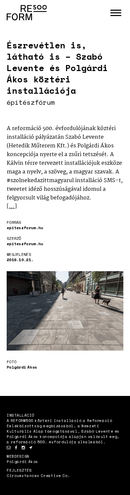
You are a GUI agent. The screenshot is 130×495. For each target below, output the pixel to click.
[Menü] (115, 12)
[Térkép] (31, 448)
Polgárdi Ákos (22, 461)
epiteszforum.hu (25, 227)
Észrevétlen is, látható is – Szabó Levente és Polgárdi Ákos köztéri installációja (57, 68)
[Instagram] (23, 448)
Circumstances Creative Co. (38, 475)
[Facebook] (16, 448)
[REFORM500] (26, 12)
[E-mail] (9, 448)
